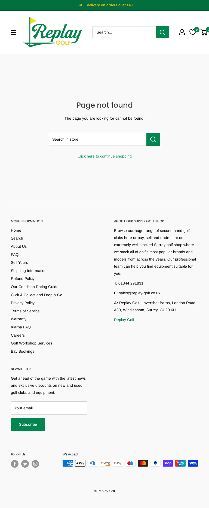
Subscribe (28, 424)
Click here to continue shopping (105, 156)
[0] (204, 32)
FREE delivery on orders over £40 (104, 5)
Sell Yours (19, 262)
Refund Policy (23, 278)
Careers (18, 335)
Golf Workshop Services (31, 343)
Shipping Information (29, 270)
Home (16, 230)
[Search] (162, 32)
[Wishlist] (193, 32)
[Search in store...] (153, 139)
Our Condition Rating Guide (35, 287)
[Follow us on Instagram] (35, 464)
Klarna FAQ (21, 327)
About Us (19, 246)
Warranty (18, 319)
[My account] (182, 32)
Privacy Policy (23, 303)
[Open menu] (13, 32)
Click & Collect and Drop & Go (36, 295)
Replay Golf (124, 320)
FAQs (15, 254)
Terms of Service (25, 311)
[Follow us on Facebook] (15, 464)
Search (17, 238)
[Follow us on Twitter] (25, 464)
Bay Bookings (22, 351)
